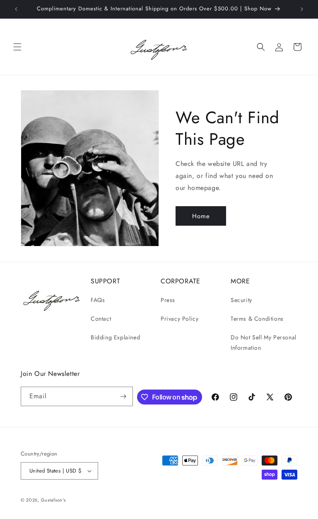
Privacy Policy (179, 318)
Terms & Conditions (257, 318)
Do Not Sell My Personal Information (263, 342)
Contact (101, 318)
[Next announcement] (302, 9)
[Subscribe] (123, 396)
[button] (17, 47)
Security (241, 300)
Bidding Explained (115, 337)
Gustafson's (53, 500)
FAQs (98, 300)
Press (168, 300)
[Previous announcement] (16, 9)
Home (201, 216)
